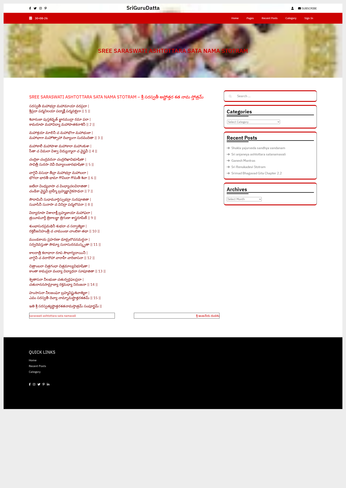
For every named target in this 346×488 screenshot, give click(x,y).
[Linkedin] (48, 384)
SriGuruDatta (143, 7)
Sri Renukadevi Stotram (248, 167)
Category (290, 18)
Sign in (308, 18)
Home (235, 18)
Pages (250, 18)
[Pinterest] (44, 384)
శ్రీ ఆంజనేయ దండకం (207, 315)
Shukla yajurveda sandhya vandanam (258, 148)
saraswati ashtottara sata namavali (52, 315)
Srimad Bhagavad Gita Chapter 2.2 (256, 173)
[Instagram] (34, 384)
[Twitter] (38, 384)
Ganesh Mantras (243, 160)
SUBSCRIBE (309, 8)
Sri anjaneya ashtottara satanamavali (258, 154)
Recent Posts (270, 18)
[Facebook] (30, 384)
